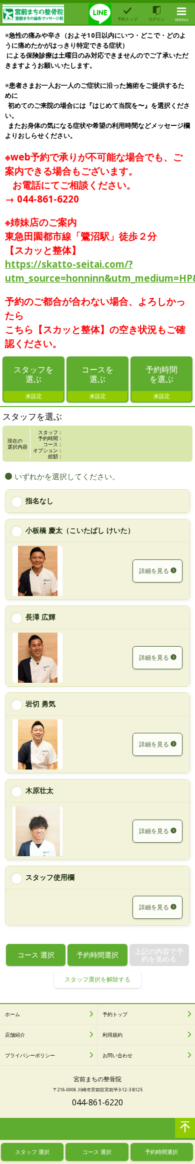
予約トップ (115, 1014)
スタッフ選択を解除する (97, 979)
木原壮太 (40, 790)
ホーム (12, 1014)
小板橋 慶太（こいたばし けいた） (80, 530)
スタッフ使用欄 (50, 877)
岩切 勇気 (41, 703)
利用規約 (112, 1034)
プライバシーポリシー (30, 1055)
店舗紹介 (15, 1034)
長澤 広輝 (41, 617)
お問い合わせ (117, 1055)
